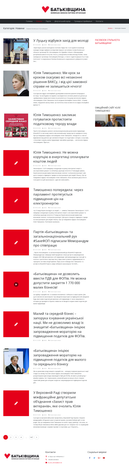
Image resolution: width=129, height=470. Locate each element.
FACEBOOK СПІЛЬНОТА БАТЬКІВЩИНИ (107, 41)
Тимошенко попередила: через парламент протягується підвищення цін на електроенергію (58, 196)
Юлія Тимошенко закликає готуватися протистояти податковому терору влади (54, 119)
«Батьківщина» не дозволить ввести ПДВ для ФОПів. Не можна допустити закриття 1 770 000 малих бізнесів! (59, 280)
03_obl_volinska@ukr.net (55, 462)
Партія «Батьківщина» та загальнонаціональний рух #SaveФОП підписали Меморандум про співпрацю (60, 238)
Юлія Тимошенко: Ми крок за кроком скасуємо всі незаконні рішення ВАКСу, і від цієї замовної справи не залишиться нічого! (60, 79)
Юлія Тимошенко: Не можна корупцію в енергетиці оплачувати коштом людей (61, 156)
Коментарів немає (55, 45)
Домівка (110, 28)
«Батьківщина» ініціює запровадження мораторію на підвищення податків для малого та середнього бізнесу (59, 357)
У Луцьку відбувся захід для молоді (60, 40)
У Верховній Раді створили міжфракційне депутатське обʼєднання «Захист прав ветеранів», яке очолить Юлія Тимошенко (57, 401)
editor (45, 45)
